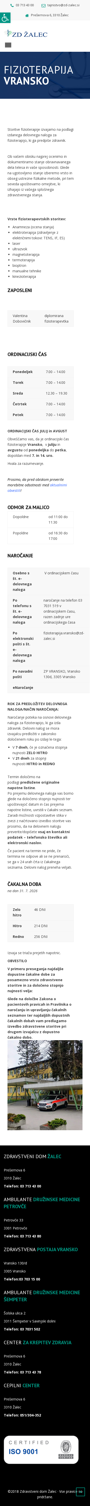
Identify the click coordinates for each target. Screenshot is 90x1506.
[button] (5, 18)
